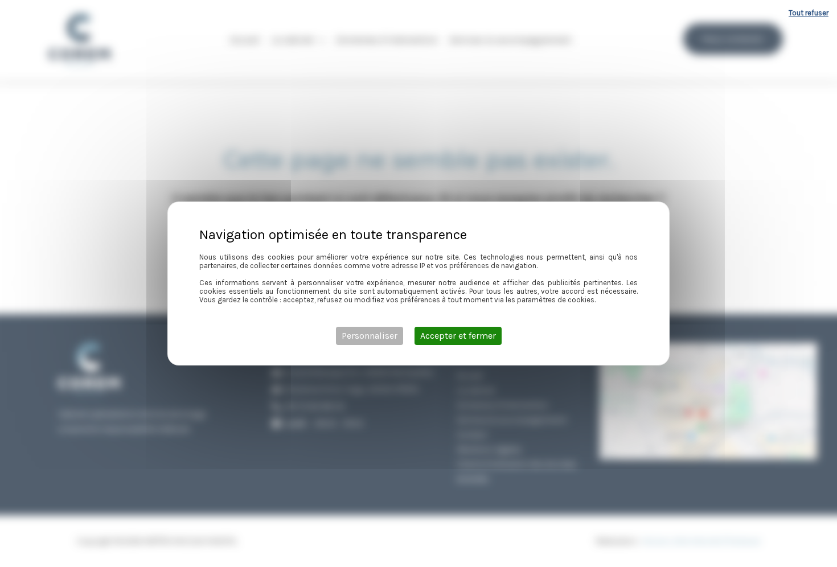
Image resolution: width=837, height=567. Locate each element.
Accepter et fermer (458, 335)
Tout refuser (808, 13)
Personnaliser (369, 335)
